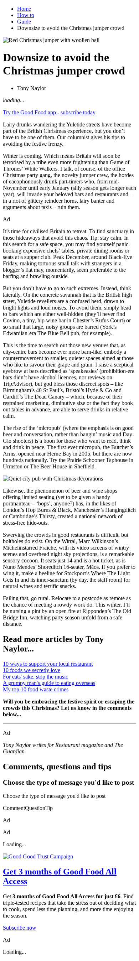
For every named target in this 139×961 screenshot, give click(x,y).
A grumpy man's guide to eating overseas (49, 683)
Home (24, 9)
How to (25, 15)
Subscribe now (19, 928)
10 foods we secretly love (31, 670)
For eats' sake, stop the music (35, 677)
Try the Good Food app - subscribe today (49, 112)
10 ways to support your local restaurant (48, 664)
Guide (24, 22)
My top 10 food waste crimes (35, 689)
